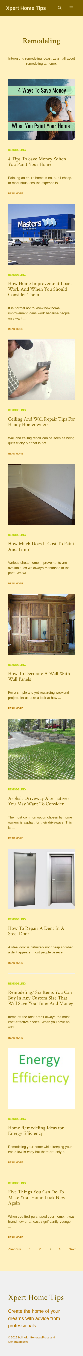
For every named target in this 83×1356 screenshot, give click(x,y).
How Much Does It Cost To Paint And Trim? (41, 546)
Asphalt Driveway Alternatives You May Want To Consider (38, 801)
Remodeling (17, 149)
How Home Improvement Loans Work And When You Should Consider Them (40, 289)
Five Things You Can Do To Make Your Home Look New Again (36, 1197)
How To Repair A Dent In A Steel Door (36, 931)
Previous (14, 1249)
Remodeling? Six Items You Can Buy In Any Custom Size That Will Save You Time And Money (40, 998)
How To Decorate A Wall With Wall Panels (39, 676)
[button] (59, 8)
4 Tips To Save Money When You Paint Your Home (37, 162)
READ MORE (15, 193)
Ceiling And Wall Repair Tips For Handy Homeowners (41, 422)
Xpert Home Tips (26, 8)
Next (72, 1249)
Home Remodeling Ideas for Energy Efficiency (36, 1131)
